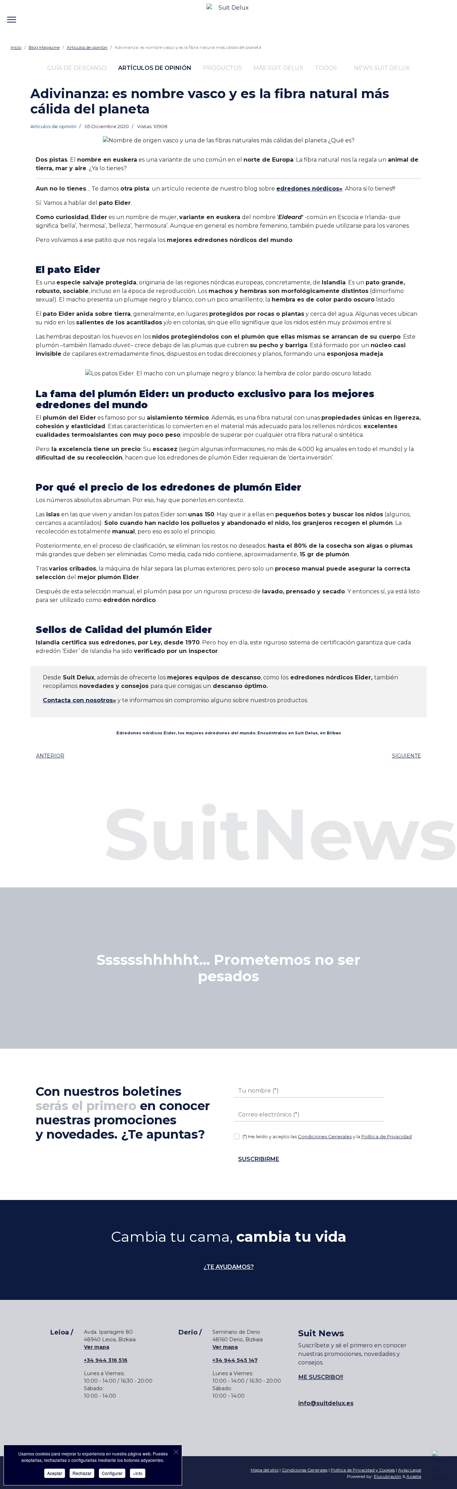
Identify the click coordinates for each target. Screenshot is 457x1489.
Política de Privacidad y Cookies (363, 1470)
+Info (137, 1473)
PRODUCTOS (222, 68)
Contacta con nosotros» (79, 700)
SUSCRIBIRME (258, 1159)
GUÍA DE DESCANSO (77, 68)
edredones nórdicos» (309, 188)
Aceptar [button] (54, 1473)
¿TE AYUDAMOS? (229, 1266)
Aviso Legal (409, 1470)
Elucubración (387, 1476)
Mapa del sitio (264, 1470)
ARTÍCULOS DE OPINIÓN (154, 68)
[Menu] (11, 14)
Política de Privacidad (386, 1136)
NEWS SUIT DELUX (381, 68)
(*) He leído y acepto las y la (327, 1136)
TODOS (326, 68)
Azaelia (413, 1476)
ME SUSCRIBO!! (320, 1377)
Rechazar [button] (81, 1473)
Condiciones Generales (325, 1136)
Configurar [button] (112, 1473)
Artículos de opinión (53, 126)
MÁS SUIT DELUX (278, 68)
